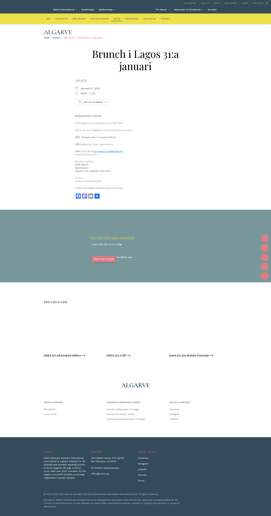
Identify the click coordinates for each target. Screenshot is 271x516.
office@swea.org (100, 473)
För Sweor (161, 9)
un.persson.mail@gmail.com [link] (109, 151)
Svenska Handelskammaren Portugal (125, 419)
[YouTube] (264, 267)
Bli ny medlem (190, 3)
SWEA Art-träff (116, 355)
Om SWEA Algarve (99, 19)
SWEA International (63, 9)
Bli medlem (50, 409)
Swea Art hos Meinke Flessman (189, 355)
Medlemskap (106, 9)
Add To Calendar (93, 102)
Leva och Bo (149, 19)
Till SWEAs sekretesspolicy (105, 468)
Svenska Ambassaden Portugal (122, 409)
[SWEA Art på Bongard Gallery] (73, 330)
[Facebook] (264, 238)
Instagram (174, 414)
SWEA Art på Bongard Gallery (62, 355)
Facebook (174, 409)
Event (57, 37)
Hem (48, 19)
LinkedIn (173, 419)
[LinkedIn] (264, 257)
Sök (267, 2)
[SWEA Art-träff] (135, 330)
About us (205, 3)
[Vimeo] (264, 276)
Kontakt (212, 9)
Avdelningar (88, 9)
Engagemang (131, 19)
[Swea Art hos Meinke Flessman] (198, 330)
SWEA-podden (230, 3)
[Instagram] (264, 248)
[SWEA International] (135, 8)
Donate (244, 3)
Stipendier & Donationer (187, 9)
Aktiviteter (258, 3)
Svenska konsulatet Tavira (120, 414)
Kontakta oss (103, 259)
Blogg (217, 3)
